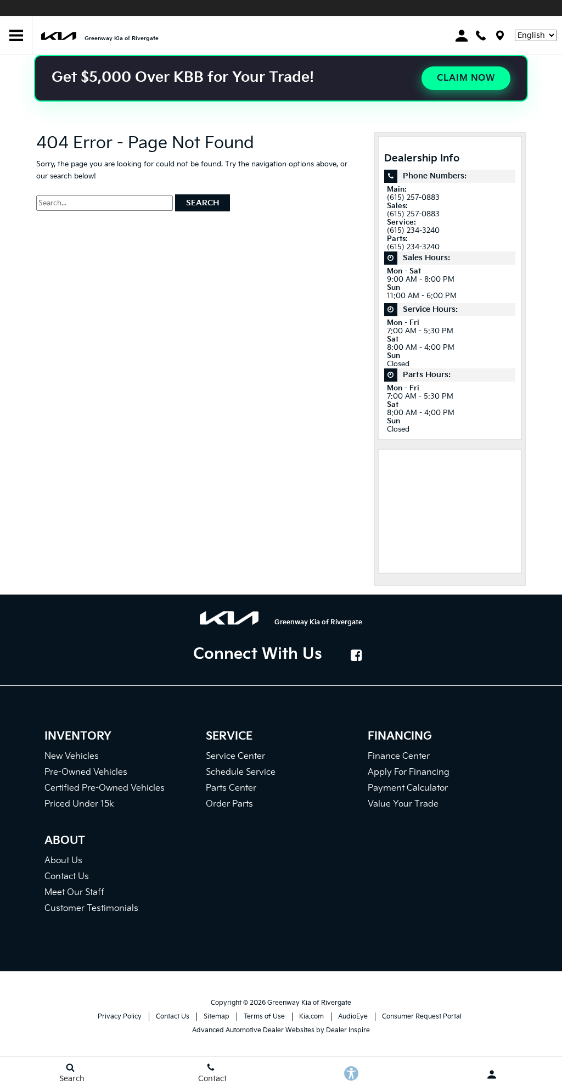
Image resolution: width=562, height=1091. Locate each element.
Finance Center (399, 756)
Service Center (235, 756)
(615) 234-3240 (413, 231)
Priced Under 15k (79, 804)
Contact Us (66, 876)
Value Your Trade (403, 804)
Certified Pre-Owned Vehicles (104, 788)
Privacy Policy (120, 1016)
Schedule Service (241, 772)
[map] (500, 35)
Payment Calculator (408, 788)
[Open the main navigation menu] (16, 35)
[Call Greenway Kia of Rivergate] (481, 35)
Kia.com (311, 1016)
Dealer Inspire (348, 1030)
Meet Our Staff (74, 892)
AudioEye (353, 1016)
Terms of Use (264, 1016)
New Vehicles (71, 756)
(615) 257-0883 (413, 198)
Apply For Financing (408, 772)
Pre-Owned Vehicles (85, 772)
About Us (63, 860)
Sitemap (216, 1016)
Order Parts (229, 804)
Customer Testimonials (91, 908)
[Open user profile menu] (492, 1074)
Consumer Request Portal (422, 1016)
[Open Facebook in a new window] (357, 655)
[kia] (58, 35)
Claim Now (466, 78)
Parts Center (231, 788)
